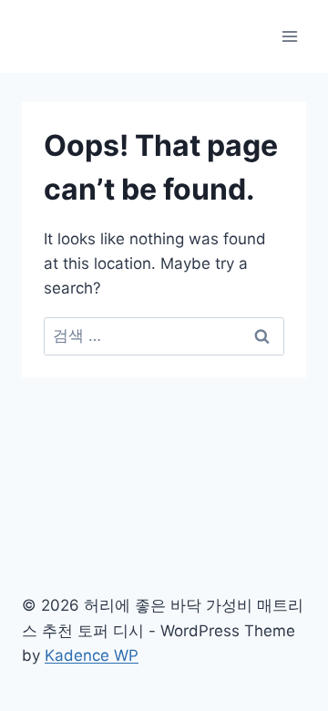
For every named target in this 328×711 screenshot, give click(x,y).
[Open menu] (289, 36)
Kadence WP (91, 655)
